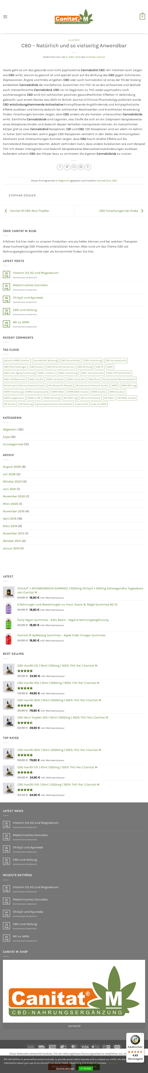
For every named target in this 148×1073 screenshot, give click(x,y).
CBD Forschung (93, 360)
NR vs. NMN (21, 322)
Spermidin (82, 404)
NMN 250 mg (128, 385)
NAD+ (110, 366)
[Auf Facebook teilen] (60, 167)
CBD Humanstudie (116, 360)
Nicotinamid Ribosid (60, 385)
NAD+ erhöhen (47, 372)
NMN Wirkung (52, 397)
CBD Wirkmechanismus (60, 366)
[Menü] (142, 1035)
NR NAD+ (109, 397)
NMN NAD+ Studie (78, 391)
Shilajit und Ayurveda (28, 297)
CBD (114, 180)
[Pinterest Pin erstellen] (81, 167)
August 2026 (12, 466)
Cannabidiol (104, 180)
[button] (5, 16)
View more (112, 1063)
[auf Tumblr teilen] (88, 167)
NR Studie (10, 404)
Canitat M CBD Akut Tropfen (29, 211)
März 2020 (10, 504)
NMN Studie (99, 391)
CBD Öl (99, 366)
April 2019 (9, 518)
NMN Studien (117, 391)
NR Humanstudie (91, 397)
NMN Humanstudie (37, 391)
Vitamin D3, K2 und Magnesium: (36, 273)
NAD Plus (94, 379)
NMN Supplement (14, 397)
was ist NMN (99, 404)
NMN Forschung (13, 391)
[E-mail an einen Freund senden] (74, 167)
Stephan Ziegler (95, 57)
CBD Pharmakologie (15, 366)
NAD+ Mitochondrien (119, 372)
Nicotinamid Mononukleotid (119, 379)
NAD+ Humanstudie (92, 372)
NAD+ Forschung (68, 372)
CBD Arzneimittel (71, 360)
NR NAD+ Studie (127, 397)
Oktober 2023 (12, 481)
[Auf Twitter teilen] (67, 167)
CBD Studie (36, 366)
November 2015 (13, 533)
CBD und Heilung (25, 310)
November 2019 (13, 511)
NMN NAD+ (58, 391)
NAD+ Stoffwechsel (14, 379)
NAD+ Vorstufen (76, 379)
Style (6, 437)
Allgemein (74, 40)
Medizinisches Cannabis (30, 285)
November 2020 (14, 496)
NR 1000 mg (70, 397)
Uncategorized (13, 444)
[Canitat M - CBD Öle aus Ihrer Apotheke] (74, 16)
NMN (115, 385)
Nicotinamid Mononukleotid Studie (24, 385)
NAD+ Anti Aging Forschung (19, 372)
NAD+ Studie (36, 379)
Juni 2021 (9, 489)
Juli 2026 (9, 474)
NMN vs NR (34, 397)
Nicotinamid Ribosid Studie (92, 385)
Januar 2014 (11, 548)
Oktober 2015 (12, 541)
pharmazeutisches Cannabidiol (54, 404)
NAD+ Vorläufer (55, 379)
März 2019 (10, 526)
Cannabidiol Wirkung (45, 360)
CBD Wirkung (84, 366)
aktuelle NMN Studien (16, 360)
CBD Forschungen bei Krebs (119, 211)
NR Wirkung (26, 404)
